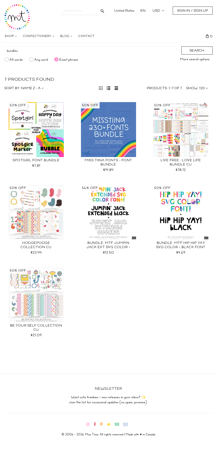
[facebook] (96, 424)
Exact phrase (68, 59)
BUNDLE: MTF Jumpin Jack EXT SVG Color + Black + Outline (108, 247)
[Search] (102, 10)
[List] (108, 87)
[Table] (116, 87)
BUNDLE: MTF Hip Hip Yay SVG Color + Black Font (181, 245)
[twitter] (110, 424)
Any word (41, 59)
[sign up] (119, 424)
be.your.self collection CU (36, 327)
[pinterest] (103, 424)
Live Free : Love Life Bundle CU (181, 162)
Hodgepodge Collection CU (36, 245)
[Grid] (101, 87)
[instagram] (89, 424)
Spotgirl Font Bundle (36, 160)
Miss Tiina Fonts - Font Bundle (108, 162)
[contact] (127, 424)
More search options (195, 59)
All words (16, 59)
